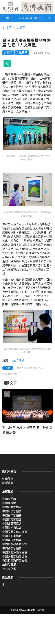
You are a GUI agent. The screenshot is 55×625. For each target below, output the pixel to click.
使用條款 (7, 478)
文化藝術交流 (35, 368)
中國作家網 (9, 503)
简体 (40, 18)
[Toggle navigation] (7, 18)
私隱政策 (7, 482)
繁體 (35, 18)
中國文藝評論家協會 (14, 552)
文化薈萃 (21, 52)
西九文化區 (9, 568)
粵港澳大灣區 (11, 374)
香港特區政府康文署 (14, 560)
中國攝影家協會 (12, 536)
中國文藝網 (9, 498)
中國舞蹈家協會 (12, 519)
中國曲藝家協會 (12, 523)
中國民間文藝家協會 (14, 531)
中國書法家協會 (12, 540)
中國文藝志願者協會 (14, 556)
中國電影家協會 (12, 511)
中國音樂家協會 (12, 515)
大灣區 (21, 27)
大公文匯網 (17, 360)
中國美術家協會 (12, 527)
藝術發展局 (9, 564)
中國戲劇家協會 (12, 507)
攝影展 (20, 368)
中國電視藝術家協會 (14, 544)
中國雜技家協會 (12, 548)
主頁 (9, 27)
